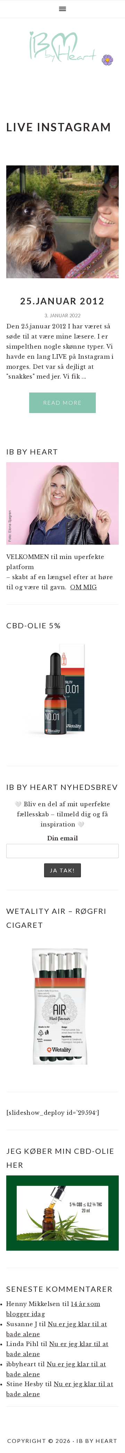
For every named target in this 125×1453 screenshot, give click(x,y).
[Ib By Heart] (62, 66)
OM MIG (83, 587)
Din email (62, 838)
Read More (62, 402)
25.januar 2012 (62, 300)
